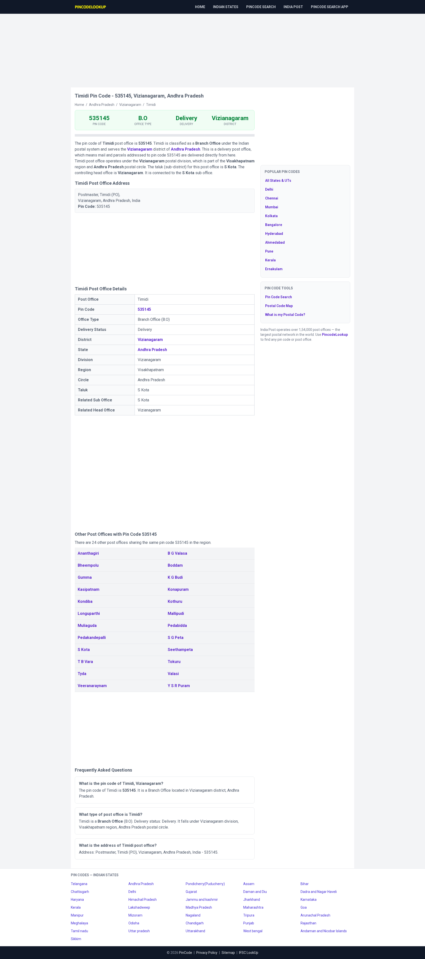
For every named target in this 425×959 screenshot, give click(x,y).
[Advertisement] (212, 48)
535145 (144, 309)
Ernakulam (274, 269)
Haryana (77, 900)
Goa (304, 907)
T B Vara (85, 661)
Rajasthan (308, 923)
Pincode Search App (329, 7)
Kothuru (175, 601)
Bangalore (273, 225)
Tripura (248, 915)
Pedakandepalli (92, 637)
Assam (248, 884)
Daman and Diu (255, 892)
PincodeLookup (335, 335)
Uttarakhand (195, 931)
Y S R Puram (179, 685)
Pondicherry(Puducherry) (205, 884)
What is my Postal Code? (285, 315)
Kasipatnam (88, 589)
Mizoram (135, 915)
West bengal (252, 931)
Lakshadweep (139, 907)
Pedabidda (177, 625)
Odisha (133, 923)
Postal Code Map (279, 306)
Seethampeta (180, 649)
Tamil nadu (79, 931)
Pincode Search (261, 7)
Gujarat (191, 892)
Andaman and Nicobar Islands (324, 931)
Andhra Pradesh (185, 149)
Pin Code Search (278, 297)
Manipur (77, 915)
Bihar (305, 884)
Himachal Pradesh (142, 900)
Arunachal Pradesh (315, 915)
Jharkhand (251, 900)
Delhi (269, 189)
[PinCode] (91, 6)
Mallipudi (176, 613)
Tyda (82, 673)
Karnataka (309, 900)
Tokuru (174, 661)
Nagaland (193, 915)
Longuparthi (89, 613)
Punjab (248, 923)
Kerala (270, 260)
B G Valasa (177, 553)
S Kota (84, 649)
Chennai (271, 198)
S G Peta (175, 637)
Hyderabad (274, 234)
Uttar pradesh (139, 931)
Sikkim (76, 939)
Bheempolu (88, 565)
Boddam (175, 565)
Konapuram (178, 589)
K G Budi (175, 577)
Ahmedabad (275, 242)
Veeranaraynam (92, 685)
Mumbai (271, 207)
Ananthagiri (88, 553)
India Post (293, 7)
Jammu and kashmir (202, 900)
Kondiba (85, 601)
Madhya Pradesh (199, 907)
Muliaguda (87, 625)
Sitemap (228, 953)
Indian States (225, 7)
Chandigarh (195, 923)
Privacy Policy (206, 953)
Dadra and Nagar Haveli (319, 892)
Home (200, 7)
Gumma (85, 577)
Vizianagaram (139, 149)
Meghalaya (79, 923)
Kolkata (271, 216)
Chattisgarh (80, 892)
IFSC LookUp (248, 953)
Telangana (79, 884)
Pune (269, 251)
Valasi (173, 673)
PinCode (185, 953)
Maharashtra (253, 907)
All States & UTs (278, 181)
